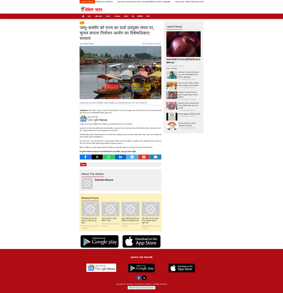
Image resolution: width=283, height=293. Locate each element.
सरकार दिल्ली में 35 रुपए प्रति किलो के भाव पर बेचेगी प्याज (183, 61)
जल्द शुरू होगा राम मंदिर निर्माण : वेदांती (109, 219)
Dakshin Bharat (88, 44)
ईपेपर (147, 16)
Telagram (124, 151)
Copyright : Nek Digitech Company (138, 284)
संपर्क (141, 257)
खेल (133, 16)
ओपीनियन (140, 16)
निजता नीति (148, 257)
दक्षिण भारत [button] (98, 16)
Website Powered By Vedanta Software (141, 287)
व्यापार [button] (108, 16)
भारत (82, 23)
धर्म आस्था (117, 16)
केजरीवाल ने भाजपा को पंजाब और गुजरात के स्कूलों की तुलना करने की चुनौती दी (188, 94)
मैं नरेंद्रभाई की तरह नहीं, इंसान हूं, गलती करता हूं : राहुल (89, 220)
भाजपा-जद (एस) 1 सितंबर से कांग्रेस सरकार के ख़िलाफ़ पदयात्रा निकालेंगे (184, 2)
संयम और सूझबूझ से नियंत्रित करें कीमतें (189, 114)
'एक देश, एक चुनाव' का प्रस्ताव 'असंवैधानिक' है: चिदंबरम (187, 124)
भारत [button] (89, 16)
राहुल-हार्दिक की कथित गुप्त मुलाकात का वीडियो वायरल (130, 219)
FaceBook (95, 151)
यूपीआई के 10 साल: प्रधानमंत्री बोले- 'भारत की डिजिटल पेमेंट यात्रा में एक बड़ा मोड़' (188, 105)
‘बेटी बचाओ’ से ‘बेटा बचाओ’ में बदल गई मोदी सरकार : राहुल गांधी (150, 220)
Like (114, 151)
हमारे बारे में (134, 257)
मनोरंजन (126, 16)
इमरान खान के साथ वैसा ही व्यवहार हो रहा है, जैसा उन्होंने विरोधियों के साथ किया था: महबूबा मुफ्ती (133, 2)
